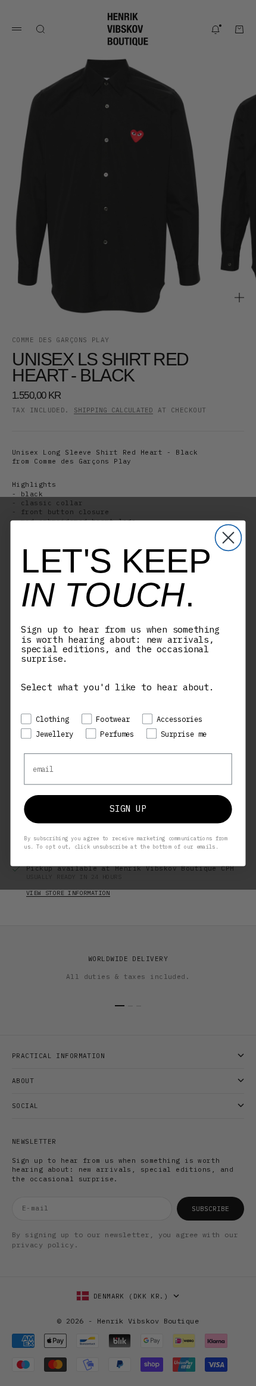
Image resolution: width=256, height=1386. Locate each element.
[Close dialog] (229, 537)
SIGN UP (128, 808)
